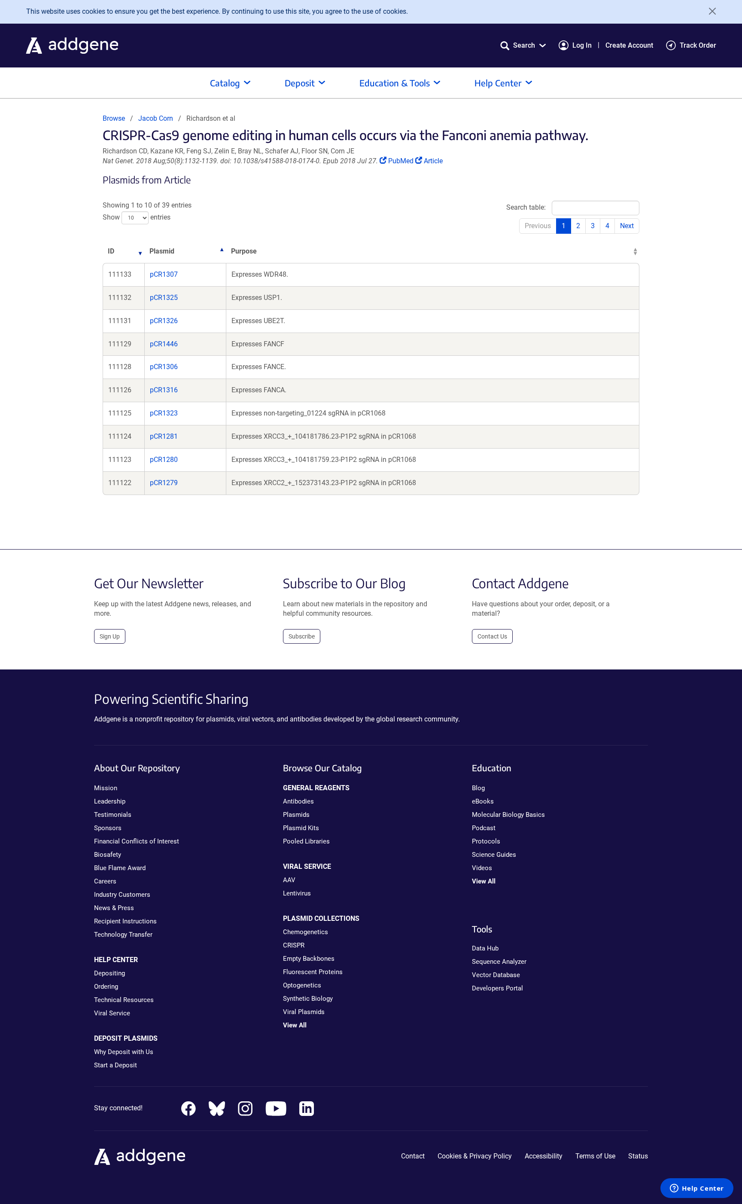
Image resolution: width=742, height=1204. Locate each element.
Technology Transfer (123, 934)
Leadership (109, 801)
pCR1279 (164, 483)
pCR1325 (164, 297)
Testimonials (112, 815)
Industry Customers (122, 894)
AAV (289, 880)
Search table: (526, 207)
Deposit (300, 82)
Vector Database (496, 975)
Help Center (498, 82)
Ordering (106, 986)
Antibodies (298, 801)
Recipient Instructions (125, 921)
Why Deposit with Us (123, 1052)
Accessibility (544, 1156)
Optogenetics (302, 985)
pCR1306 (164, 367)
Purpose (244, 251)
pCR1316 (164, 390)
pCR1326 (164, 321)
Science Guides (494, 855)
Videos (482, 868)
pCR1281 (164, 436)
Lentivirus (297, 893)
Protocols (486, 841)
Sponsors (108, 828)
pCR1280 (164, 459)
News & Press (114, 908)
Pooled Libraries (306, 841)
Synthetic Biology (308, 998)
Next (627, 226)
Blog (478, 788)
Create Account (629, 45)
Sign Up (110, 636)
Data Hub (485, 948)
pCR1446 (164, 344)
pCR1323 (164, 413)
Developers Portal (497, 988)
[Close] (709, 11)
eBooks (483, 801)
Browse (114, 118)
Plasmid (161, 251)
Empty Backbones (309, 959)
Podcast (484, 828)
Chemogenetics (305, 932)
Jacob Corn (155, 118)
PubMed (401, 161)
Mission (105, 788)
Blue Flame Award (120, 868)
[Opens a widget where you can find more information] (696, 1189)
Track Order (698, 45)
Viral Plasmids (304, 1012)
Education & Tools (394, 82)
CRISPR (293, 945)
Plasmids (296, 815)
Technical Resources (124, 1000)
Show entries (136, 218)
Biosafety (107, 855)
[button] (523, 45)
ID (111, 251)
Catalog (225, 82)
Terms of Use (595, 1156)
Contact (413, 1156)
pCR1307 (164, 274)
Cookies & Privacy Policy (475, 1156)
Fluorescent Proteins (313, 972)
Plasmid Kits (301, 828)
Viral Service (112, 1013)
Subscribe (302, 636)
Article (433, 161)
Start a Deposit (115, 1065)
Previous (538, 226)
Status (638, 1156)
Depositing (109, 973)
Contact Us (492, 636)
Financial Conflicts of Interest (136, 841)
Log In (582, 45)
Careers (105, 881)
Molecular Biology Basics (508, 815)
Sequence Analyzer (499, 962)
